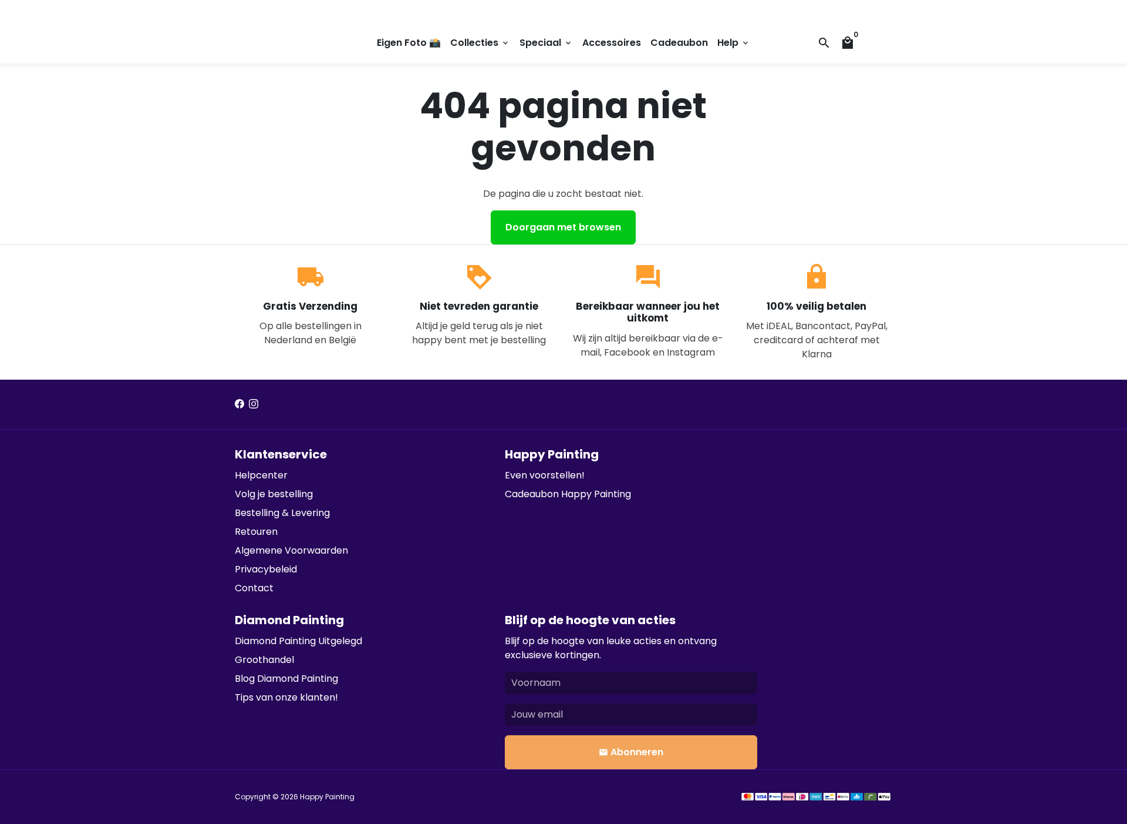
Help (733, 42)
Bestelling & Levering (282, 513)
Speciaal (546, 42)
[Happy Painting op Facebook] (239, 404)
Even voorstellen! (545, 475)
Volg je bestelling (274, 494)
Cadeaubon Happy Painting (568, 494)
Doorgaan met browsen (563, 227)
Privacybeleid (266, 569)
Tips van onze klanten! (286, 697)
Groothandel (264, 659)
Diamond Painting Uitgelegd (298, 641)
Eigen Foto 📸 (409, 42)
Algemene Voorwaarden (291, 550)
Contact (254, 588)
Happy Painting (327, 797)
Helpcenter (261, 475)
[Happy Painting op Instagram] (253, 404)
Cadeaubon (679, 42)
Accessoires (611, 42)
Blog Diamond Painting (286, 678)
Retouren (256, 531)
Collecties (480, 42)
